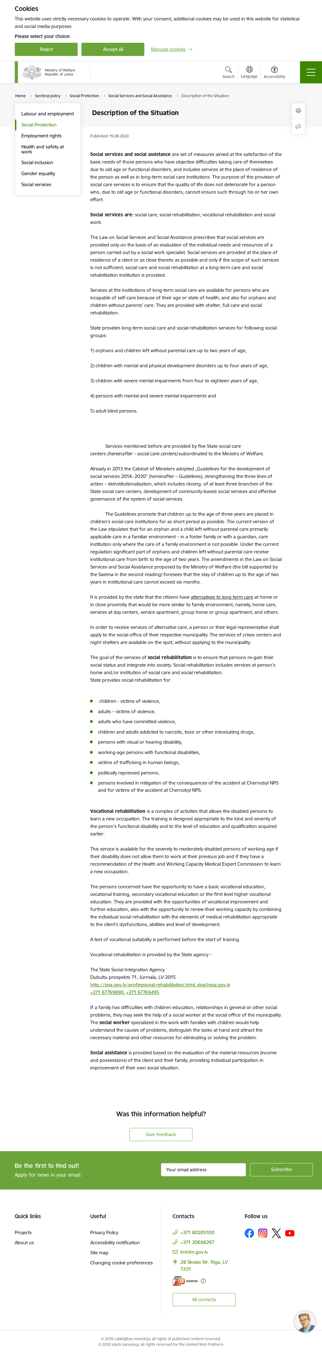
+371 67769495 (142, 992)
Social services (36, 184)
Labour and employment (47, 114)
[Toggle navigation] (311, 72)
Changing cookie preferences (121, 1263)
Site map (99, 1253)
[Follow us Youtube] (290, 1233)
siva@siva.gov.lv (213, 985)
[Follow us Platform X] (276, 1233)
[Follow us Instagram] (263, 1233)
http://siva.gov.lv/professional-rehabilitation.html (142, 985)
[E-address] (185, 1281)
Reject (46, 49)
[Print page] (298, 111)
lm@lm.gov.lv (194, 1252)
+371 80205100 (197, 1232)
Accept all (113, 49)
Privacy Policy (104, 1232)
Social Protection (39, 125)
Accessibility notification (115, 1243)
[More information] (203, 1281)
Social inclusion (37, 162)
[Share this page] (298, 126)
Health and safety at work (42, 149)
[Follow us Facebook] (249, 1233)
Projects (23, 1232)
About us (24, 1243)
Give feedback (161, 1134)
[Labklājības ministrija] (49, 72)
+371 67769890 (107, 992)
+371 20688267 (197, 1242)
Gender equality (38, 173)
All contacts (204, 1299)
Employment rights (41, 136)
